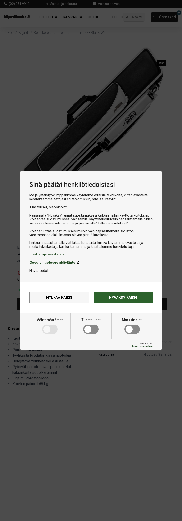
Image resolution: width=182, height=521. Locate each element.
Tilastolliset (91, 320)
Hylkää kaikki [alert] (59, 297)
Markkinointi (132, 320)
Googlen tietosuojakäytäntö (52, 262)
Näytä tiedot (38, 270)
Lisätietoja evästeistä (46, 254)
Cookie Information (142, 346)
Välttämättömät (50, 320)
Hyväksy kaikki (123, 297)
